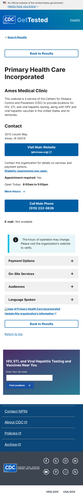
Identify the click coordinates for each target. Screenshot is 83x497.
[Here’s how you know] (41, 5)
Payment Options (21, 261)
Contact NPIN (16, 411)
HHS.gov (52, 491)
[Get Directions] (41, 309)
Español (75, 20)
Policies (11, 433)
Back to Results (41, 53)
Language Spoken (22, 300)
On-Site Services (21, 274)
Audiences (16, 286)
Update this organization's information (29, 313)
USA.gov (69, 491)
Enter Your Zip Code (16, 372)
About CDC (14, 422)
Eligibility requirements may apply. (26, 171)
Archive (11, 444)
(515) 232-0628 (41, 206)
